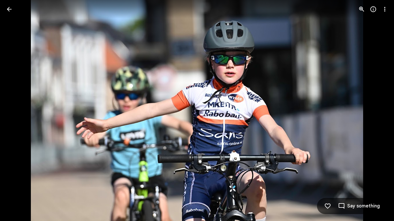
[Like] (327, 206)
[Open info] (373, 9)
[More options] (385, 9)
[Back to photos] (9, 9)
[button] (16, 110)
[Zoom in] (361, 9)
